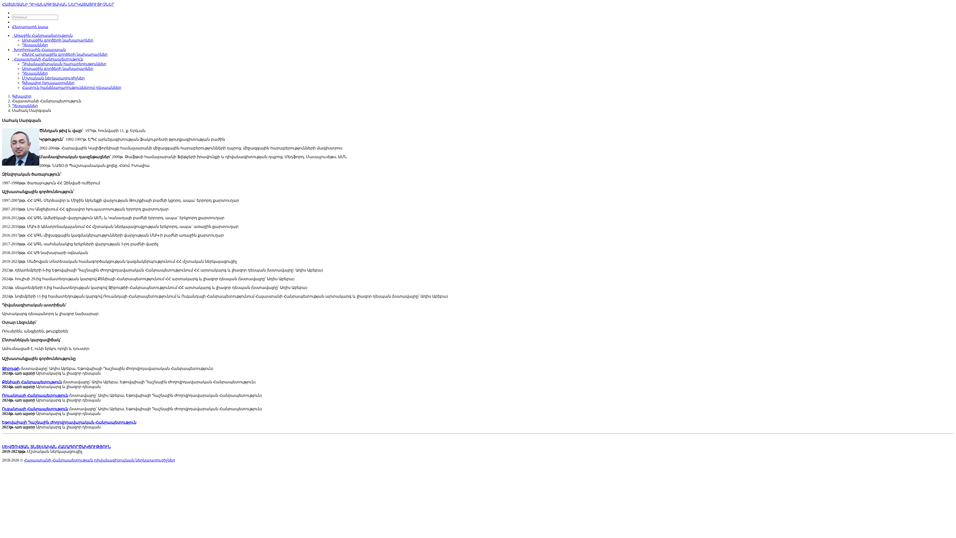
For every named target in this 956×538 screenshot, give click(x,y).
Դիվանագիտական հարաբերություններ (64, 64)
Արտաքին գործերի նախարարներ (57, 40)
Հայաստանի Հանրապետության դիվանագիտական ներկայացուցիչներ (99, 460)
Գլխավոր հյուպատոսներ (48, 83)
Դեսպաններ (35, 45)
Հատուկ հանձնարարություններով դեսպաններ (71, 87)
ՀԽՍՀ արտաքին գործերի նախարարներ (65, 54)
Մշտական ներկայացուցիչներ (53, 78)
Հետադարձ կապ (30, 27)
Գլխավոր (21, 96)
